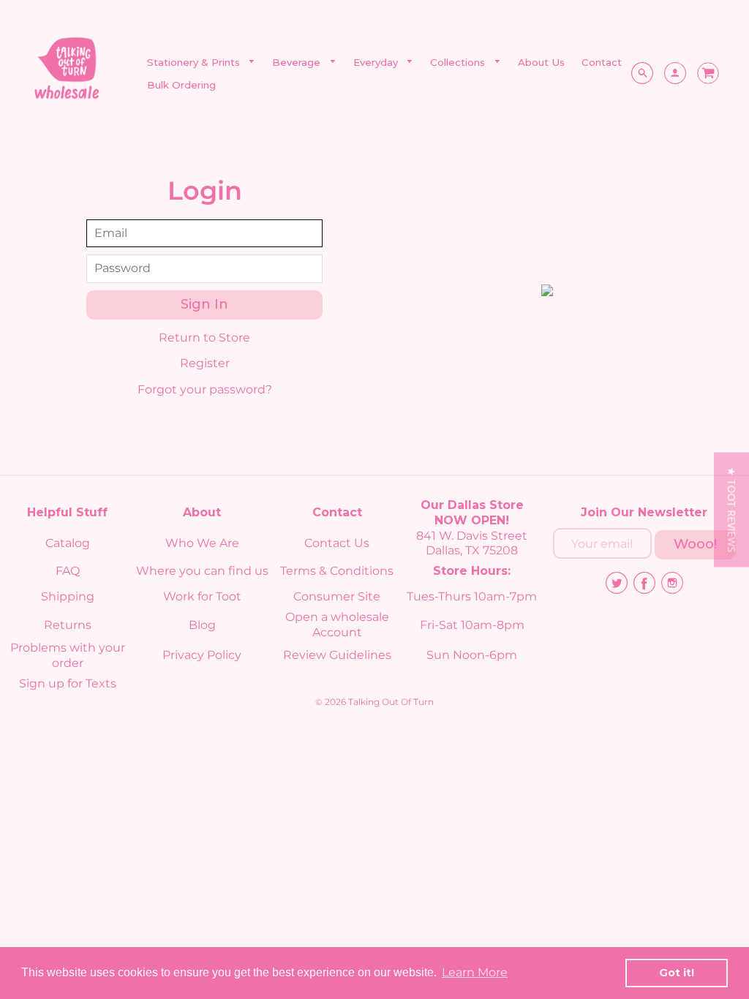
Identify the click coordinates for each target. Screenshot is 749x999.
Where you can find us (202, 571)
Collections (459, 62)
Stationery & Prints (195, 62)
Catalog (67, 543)
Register (205, 363)
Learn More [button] (475, 972)
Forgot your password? (205, 389)
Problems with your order (67, 655)
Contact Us (336, 543)
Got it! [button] (676, 972)
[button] (731, 509)
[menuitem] (201, 62)
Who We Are (202, 543)
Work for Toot (202, 596)
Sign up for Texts (67, 683)
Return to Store (204, 337)
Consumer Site (336, 596)
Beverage (297, 62)
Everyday (377, 62)
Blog (202, 625)
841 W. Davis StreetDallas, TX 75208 (471, 543)
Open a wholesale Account (337, 624)
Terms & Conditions (337, 571)
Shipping (67, 596)
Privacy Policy (201, 655)
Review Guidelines (337, 655)
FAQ (68, 571)
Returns (67, 625)
